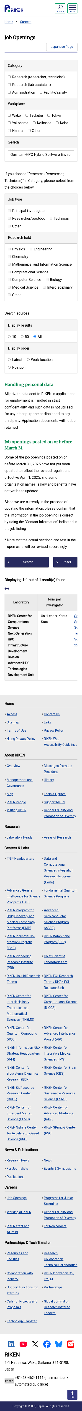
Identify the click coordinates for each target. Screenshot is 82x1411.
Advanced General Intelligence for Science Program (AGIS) (23, 896)
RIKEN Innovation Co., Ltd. (59, 1276)
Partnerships (53, 1287)
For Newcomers (55, 1226)
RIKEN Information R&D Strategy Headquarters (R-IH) (23, 1053)
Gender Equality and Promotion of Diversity (60, 813)
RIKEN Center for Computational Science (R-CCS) (60, 1002)
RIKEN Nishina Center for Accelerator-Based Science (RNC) (23, 1133)
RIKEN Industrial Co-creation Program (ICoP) (21, 942)
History (49, 780)
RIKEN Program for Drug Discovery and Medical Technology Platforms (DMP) (21, 919)
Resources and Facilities (17, 1256)
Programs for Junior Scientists (58, 1201)
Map (10, 794)
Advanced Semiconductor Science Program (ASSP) (56, 919)
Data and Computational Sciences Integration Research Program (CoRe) (58, 870)
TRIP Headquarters (20, 858)
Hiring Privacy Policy (21, 739)
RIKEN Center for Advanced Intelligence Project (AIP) (60, 1033)
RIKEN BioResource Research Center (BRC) (20, 1093)
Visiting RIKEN (16, 810)
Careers (25, 22)
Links (47, 722)
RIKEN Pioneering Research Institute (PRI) (20, 962)
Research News (18, 1160)
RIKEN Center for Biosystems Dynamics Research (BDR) (22, 1073)
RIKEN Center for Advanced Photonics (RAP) (59, 1113)
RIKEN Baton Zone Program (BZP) (57, 939)
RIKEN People (16, 802)
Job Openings (17, 1198)
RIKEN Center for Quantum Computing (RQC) (22, 1033)
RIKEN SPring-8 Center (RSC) (60, 1130)
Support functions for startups (22, 1290)
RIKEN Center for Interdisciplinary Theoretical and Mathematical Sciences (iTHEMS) (20, 1007)
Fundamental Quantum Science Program (60, 893)
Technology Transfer (22, 1321)
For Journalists (17, 1168)
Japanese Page (62, 46)
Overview (13, 766)
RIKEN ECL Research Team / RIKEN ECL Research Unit (58, 982)
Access (12, 714)
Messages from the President (58, 769)
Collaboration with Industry (20, 1276)
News (48, 1160)
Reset (67, 562)
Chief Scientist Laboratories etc (55, 959)
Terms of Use (16, 730)
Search (13, 142)
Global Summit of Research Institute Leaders (57, 1307)
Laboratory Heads (19, 837)
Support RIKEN (54, 802)
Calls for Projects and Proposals (22, 1304)
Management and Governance (20, 783)
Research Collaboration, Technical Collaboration (60, 1259)
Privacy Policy (54, 730)
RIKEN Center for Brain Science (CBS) (60, 1070)
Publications (15, 1177)
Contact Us (52, 714)
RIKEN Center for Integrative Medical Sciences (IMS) (57, 1053)
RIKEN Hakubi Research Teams (23, 979)
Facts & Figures (55, 794)
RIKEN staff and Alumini (18, 1229)
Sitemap (13, 722)
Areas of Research (57, 837)
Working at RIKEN (19, 1212)
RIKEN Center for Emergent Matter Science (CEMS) (19, 1113)
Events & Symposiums (60, 1168)
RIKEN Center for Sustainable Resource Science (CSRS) (59, 1093)
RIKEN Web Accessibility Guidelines (60, 741)
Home (9, 22)
